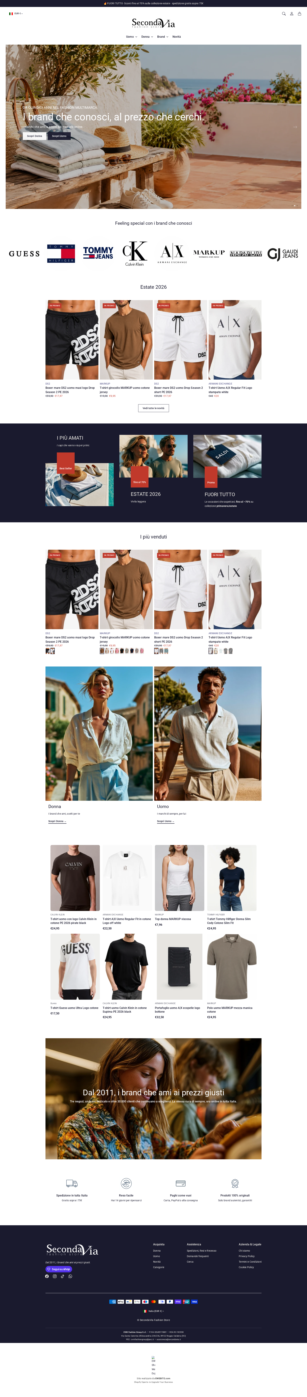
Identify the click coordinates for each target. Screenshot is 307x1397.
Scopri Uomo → (165, 821)
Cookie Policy (246, 1267)
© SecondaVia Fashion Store (153, 1320)
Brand (161, 36)
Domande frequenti (198, 1256)
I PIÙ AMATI (70, 438)
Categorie (158, 1267)
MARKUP (105, 383)
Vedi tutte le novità (154, 408)
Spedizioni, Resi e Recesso (202, 1250)
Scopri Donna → (57, 821)
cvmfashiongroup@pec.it (142, 1339)
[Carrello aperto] (299, 14)
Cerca (190, 1261)
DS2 (47, 383)
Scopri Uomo (59, 135)
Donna (145, 36)
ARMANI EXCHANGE (220, 383)
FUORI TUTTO (220, 494)
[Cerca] (284, 14)
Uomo (130, 36)
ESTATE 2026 (146, 494)
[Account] (292, 14)
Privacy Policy (247, 1256)
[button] (292, 205)
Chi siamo (244, 1250)
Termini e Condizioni (250, 1261)
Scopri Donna (34, 135)
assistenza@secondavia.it (169, 1339)
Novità (177, 36)
